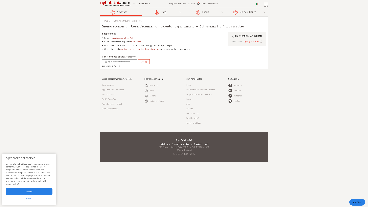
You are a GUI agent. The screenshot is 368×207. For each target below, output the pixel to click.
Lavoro (189, 99)
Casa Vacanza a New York (122, 37)
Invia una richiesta (210, 3)
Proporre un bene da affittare (182, 3)
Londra (205, 12)
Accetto (29, 191)
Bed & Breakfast (109, 99)
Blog (188, 103)
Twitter (237, 100)
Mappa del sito (192, 113)
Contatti (189, 108)
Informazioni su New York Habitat (200, 89)
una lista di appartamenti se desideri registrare (140, 49)
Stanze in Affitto (109, 94)
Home (105, 20)
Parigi (163, 12)
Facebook (238, 85)
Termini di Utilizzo (193, 122)
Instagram (238, 95)
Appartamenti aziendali (112, 103)
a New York (136, 41)
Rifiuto (29, 198)
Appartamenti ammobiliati (113, 89)
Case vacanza (108, 84)
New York (122, 12)
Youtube (237, 90)
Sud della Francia (248, 12)
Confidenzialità (192, 118)
